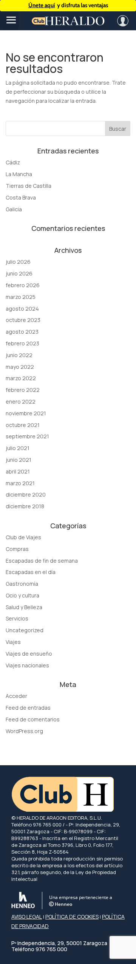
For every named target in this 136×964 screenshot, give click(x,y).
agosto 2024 (22, 308)
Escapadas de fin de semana (42, 560)
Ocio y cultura (22, 595)
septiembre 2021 (27, 436)
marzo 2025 (21, 296)
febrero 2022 (23, 389)
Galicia (14, 209)
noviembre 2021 (26, 413)
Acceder (16, 695)
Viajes (13, 641)
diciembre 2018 (25, 506)
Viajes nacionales (27, 665)
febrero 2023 (22, 343)
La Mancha (19, 174)
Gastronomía (22, 583)
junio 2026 (19, 273)
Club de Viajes (23, 537)
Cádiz (13, 162)
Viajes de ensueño (29, 653)
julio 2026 (18, 261)
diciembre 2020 (26, 494)
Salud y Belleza (24, 607)
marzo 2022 (21, 378)
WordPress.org (24, 731)
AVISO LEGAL (26, 916)
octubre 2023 (23, 319)
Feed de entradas (28, 707)
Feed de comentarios (33, 719)
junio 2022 (19, 355)
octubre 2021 (23, 425)
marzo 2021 (20, 483)
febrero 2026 (23, 285)
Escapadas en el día (31, 572)
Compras (17, 548)
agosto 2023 (22, 331)
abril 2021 (18, 471)
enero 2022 (21, 401)
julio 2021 (17, 448)
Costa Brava (21, 197)
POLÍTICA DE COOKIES (72, 916)
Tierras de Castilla (28, 185)
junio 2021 (18, 459)
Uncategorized (24, 630)
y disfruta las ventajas (68, 5)
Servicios (17, 618)
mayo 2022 (20, 366)
